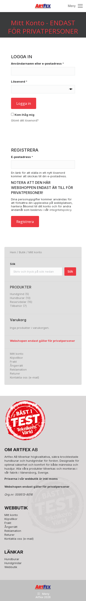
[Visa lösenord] (71, 89)
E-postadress (31, 157)
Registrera (25, 221)
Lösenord (29, 81)
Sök (12, 264)
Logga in (23, 103)
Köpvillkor (16, 357)
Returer (15, 373)
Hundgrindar (13, 563)
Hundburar (11, 559)
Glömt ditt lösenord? (25, 120)
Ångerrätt (16, 365)
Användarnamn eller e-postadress (43, 63)
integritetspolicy (60, 210)
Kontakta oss (19, 377)
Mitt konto (16, 353)
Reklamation (18, 369)
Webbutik (10, 567)
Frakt (13, 361)
